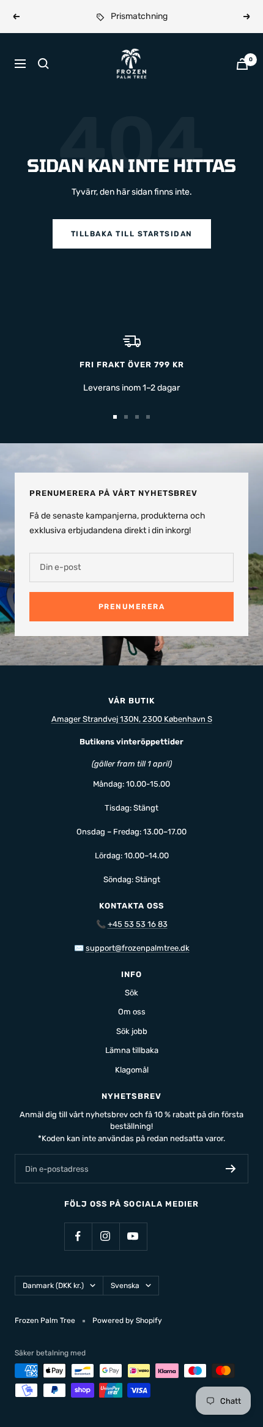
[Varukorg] (242, 64)
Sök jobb (131, 1031)
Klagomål (132, 1069)
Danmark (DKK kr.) (53, 1285)
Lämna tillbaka (131, 1050)
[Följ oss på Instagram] (105, 1236)
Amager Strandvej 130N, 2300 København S (131, 719)
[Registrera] (231, 1168)
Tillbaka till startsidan (132, 234)
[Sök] (43, 63)
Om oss (132, 1011)
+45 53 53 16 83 (138, 924)
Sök (131, 992)
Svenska (125, 1285)
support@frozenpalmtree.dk (138, 948)
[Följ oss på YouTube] (133, 1236)
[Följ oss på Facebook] (78, 1236)
